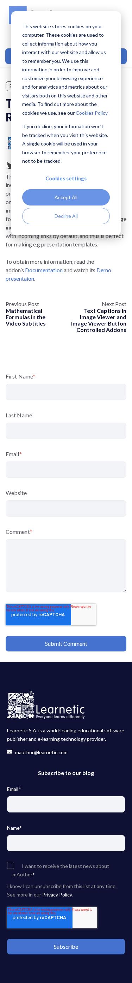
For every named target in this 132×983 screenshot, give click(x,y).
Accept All (66, 197)
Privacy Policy (57, 895)
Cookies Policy (92, 113)
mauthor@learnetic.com (40, 752)
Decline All (66, 216)
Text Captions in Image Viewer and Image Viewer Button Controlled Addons (98, 320)
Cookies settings (66, 178)
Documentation (44, 270)
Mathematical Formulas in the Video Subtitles (26, 317)
